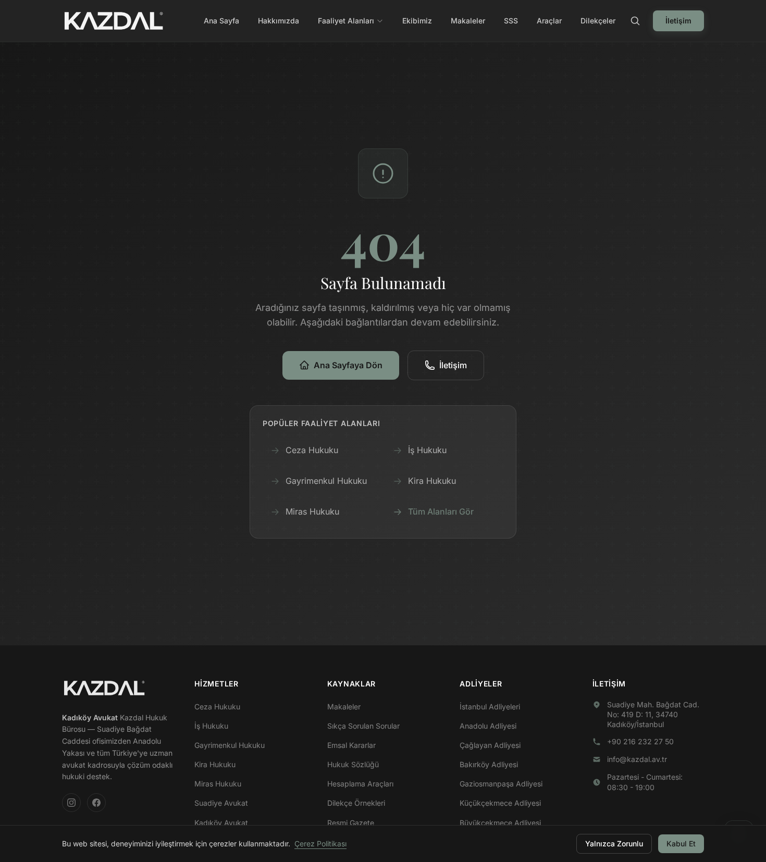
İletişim (678, 20)
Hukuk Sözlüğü (353, 764)
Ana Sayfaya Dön (348, 365)
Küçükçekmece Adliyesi (500, 802)
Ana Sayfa (221, 20)
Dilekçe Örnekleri (356, 802)
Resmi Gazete (350, 822)
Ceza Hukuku (312, 450)
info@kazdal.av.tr (637, 759)
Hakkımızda (278, 20)
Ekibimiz (417, 20)
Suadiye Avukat (221, 802)
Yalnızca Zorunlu (614, 843)
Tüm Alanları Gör (441, 511)
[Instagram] (71, 802)
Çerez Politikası (320, 843)
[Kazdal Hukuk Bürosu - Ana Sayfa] (113, 20)
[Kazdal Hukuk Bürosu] (104, 688)
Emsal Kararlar (351, 745)
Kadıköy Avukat (221, 822)
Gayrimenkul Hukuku (326, 481)
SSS (511, 20)
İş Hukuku (427, 450)
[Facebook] (96, 802)
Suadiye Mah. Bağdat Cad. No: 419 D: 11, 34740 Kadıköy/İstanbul (653, 714)
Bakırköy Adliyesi (489, 764)
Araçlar (549, 20)
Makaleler (468, 20)
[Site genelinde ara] (635, 20)
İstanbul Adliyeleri (490, 706)
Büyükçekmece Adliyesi (500, 822)
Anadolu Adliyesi (488, 725)
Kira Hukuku (432, 481)
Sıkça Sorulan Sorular (363, 725)
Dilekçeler (597, 20)
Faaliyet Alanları (346, 20)
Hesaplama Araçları (360, 783)
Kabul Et (681, 843)
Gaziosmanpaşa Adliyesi (501, 783)
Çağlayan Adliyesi (490, 745)
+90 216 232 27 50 (640, 741)
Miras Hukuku (312, 511)
